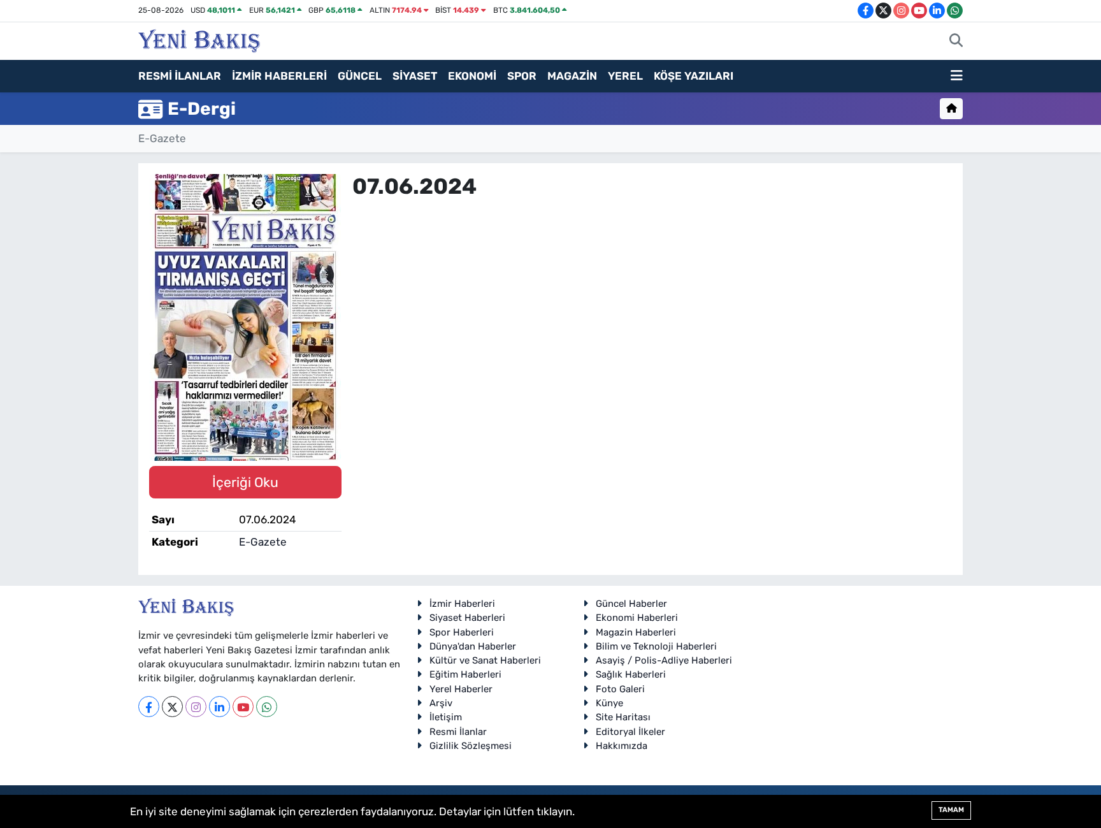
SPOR (521, 75)
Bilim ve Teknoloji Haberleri (656, 646)
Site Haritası (623, 717)
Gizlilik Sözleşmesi (470, 746)
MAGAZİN (572, 75)
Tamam (951, 810)
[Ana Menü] (957, 76)
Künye (609, 703)
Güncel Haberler (631, 603)
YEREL (625, 75)
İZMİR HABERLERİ (279, 75)
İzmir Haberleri (462, 603)
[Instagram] (195, 706)
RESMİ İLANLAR (179, 75)
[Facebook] (148, 706)
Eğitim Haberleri (465, 674)
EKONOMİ (472, 75)
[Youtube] (243, 706)
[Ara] (956, 41)
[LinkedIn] (219, 706)
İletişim (445, 717)
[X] (172, 706)
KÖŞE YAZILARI (693, 75)
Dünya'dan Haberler (472, 646)
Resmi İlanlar (458, 731)
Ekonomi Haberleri (637, 617)
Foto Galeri (620, 689)
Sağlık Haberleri (631, 674)
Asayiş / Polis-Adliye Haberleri (664, 660)
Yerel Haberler (461, 689)
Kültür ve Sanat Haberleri (485, 660)
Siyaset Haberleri (467, 617)
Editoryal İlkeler (630, 731)
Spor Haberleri (461, 632)
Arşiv (440, 703)
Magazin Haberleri (636, 632)
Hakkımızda (621, 746)
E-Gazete (162, 138)
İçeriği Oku (245, 482)
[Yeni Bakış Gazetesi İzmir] (199, 39)
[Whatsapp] (266, 706)
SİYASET (414, 75)
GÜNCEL (360, 75)
